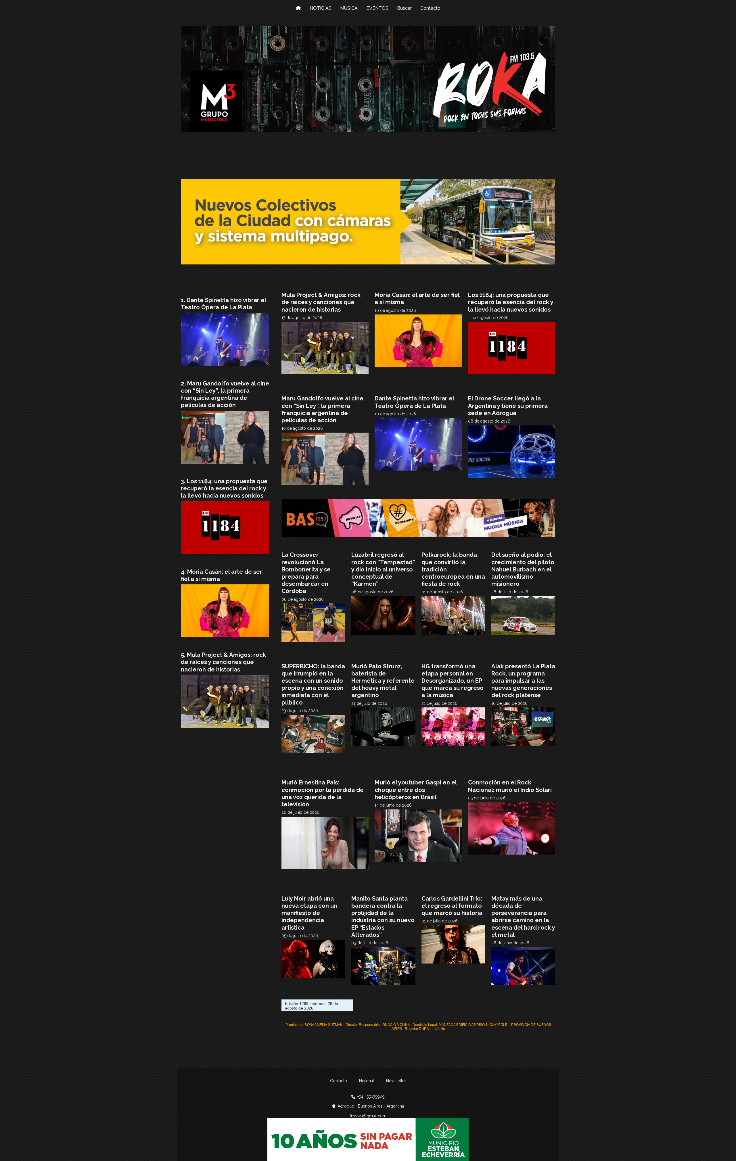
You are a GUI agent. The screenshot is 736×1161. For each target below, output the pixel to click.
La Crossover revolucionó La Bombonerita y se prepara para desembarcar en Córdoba (306, 572)
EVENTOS (377, 8)
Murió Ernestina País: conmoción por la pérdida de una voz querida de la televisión (322, 793)
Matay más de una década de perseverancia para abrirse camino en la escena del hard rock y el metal (523, 916)
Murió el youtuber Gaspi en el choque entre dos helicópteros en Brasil (416, 789)
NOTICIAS (320, 8)
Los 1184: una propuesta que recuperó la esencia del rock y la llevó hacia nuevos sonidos (510, 302)
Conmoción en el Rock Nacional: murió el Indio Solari (510, 786)
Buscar (404, 8)
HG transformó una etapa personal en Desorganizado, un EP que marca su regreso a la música (452, 681)
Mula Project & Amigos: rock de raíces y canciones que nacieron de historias (321, 302)
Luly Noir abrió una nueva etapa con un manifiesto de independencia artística (309, 913)
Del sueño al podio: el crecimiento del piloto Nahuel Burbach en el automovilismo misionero (522, 569)
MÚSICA (349, 8)
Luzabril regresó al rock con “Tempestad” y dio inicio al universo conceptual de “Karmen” (383, 569)
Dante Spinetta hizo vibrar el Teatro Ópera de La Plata (414, 402)
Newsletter (396, 1081)
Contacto (430, 8)
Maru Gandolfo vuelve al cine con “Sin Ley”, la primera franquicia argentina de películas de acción (322, 409)
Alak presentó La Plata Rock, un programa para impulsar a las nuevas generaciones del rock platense (523, 681)
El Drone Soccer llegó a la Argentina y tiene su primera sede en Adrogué (508, 405)
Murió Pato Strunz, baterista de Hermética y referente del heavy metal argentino (383, 681)
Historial (366, 1081)
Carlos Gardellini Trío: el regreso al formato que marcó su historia (451, 905)
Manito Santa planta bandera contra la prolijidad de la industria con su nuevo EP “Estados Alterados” (383, 916)
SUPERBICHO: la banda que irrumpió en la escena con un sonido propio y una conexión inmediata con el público (313, 684)
